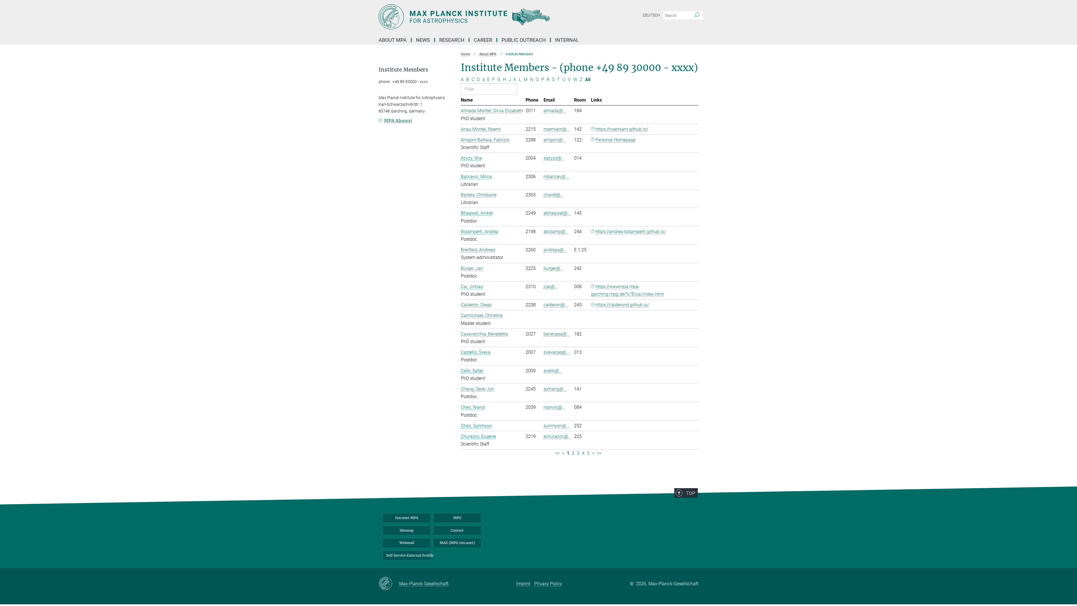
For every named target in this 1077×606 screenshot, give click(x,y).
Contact (457, 530)
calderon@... (556, 304)
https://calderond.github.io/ (622, 304)
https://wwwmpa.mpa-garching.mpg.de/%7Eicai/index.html (627, 290)
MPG (457, 518)
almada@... (555, 110)
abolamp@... (556, 231)
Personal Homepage (615, 140)
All (587, 79)
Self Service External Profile (408, 555)
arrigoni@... (555, 140)
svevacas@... (557, 352)
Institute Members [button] (403, 69)
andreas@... (555, 249)
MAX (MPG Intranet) (457, 543)
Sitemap (407, 530)
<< (557, 453)
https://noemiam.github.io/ (621, 129)
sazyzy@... (554, 158)
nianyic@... (554, 407)
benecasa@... (557, 334)
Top (690, 493)
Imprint (523, 583)
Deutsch (651, 15)
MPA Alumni (398, 120)
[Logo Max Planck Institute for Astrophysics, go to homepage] (484, 16)
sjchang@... (555, 389)
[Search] (697, 15)
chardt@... (554, 195)
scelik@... (553, 370)
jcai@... (551, 286)
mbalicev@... (556, 176)
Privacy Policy (548, 583)
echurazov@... (558, 436)
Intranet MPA (406, 518)
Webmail (406, 543)
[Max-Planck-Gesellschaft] (389, 584)
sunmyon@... (557, 425)
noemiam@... (557, 129)
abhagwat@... (557, 213)
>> (599, 453)
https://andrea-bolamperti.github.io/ (630, 231)
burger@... (554, 268)
